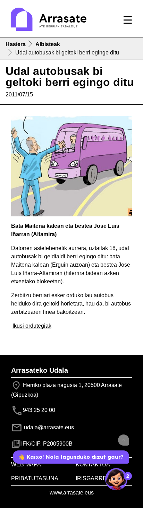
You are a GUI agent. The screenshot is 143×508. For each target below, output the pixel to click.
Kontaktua (93, 464)
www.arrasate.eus (72, 493)
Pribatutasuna (34, 478)
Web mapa (26, 464)
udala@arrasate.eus (48, 427)
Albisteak (47, 44)
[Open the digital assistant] (116, 479)
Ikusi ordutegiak (31, 326)
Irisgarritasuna (101, 478)
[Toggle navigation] (127, 20)
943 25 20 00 (39, 410)
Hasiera (16, 44)
